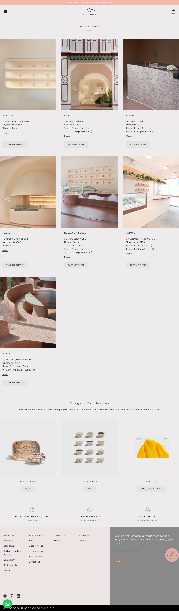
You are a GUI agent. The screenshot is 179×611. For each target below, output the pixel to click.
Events (57, 540)
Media (6, 570)
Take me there (14, 144)
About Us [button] (8, 535)
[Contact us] (7, 603)
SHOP (28, 488)
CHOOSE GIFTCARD (151, 488)
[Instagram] (11, 596)
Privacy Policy (36, 551)
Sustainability (10, 565)
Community (9, 559)
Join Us (83, 540)
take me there (138, 144)
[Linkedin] (18, 596)
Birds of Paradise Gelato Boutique (27, 608)
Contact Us (34, 561)
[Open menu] (8, 11)
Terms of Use (35, 556)
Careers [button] (84, 535)
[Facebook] (5, 596)
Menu (5, 132)
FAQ (31, 540)
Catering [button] (59, 535)
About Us (8, 540)
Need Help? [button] (35, 535)
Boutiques (8, 545)
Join (118, 561)
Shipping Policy (36, 545)
